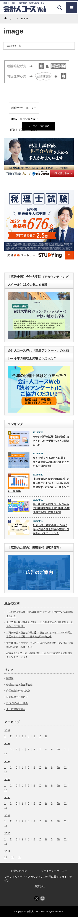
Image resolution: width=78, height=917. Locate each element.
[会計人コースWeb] (25, 10)
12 (5, 754)
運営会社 (39, 886)
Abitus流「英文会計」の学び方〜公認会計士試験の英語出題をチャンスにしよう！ (51, 529)
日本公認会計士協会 (17, 703)
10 (58, 749)
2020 (7, 833)
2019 (7, 851)
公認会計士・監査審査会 (19, 684)
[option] (39, 157)
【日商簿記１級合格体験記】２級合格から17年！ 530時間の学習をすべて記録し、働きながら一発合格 (38, 485)
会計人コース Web (36, 911)
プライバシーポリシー (54, 870)
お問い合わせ (19, 870)
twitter (36, 898)
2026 (7, 730)
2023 (7, 779)
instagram (42, 898)
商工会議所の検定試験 (18, 690)
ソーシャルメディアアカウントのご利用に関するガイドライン (38, 878)
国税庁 (9, 678)
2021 (7, 815)
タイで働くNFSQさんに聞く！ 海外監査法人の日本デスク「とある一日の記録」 (51, 461)
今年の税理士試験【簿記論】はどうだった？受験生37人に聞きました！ (51, 440)
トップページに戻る (38, 126)
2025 (7, 743)
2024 (7, 761)
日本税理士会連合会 (17, 697)
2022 (7, 797)
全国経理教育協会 (15, 709)
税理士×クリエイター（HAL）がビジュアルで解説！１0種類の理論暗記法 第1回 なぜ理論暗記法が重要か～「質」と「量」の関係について (24, 109)
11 (65, 749)
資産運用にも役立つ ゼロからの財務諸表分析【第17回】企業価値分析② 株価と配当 (51, 508)
